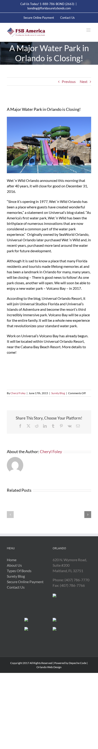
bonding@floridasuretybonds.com (49, 8)
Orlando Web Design (49, 667)
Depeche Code (77, 663)
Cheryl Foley (18, 393)
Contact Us (16, 587)
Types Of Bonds (19, 570)
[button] (10, 514)
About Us (14, 565)
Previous (69, 81)
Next (84, 81)
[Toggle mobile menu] (88, 30)
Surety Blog (58, 393)
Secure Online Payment (25, 581)
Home (11, 560)
